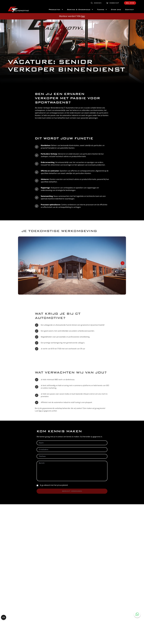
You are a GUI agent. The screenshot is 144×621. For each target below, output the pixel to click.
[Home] (18, 9)
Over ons (116, 9)
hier (83, 16)
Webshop (114, 3)
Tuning (100, 9)
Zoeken (97, 3)
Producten (54, 9)
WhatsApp (137, 614)
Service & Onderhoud (78, 9)
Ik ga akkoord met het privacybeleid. (54, 485)
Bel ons (130, 3)
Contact (129, 9)
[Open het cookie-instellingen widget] (3, 617)
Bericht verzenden (72, 491)
